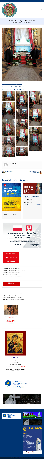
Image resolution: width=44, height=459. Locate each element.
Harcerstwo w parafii (11, 84)
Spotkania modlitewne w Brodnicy (29, 197)
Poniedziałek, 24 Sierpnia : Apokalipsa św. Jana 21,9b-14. (11, 268)
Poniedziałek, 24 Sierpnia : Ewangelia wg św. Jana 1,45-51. (11, 272)
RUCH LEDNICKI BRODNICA (35, 196)
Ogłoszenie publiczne (19, 84)
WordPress (31, 457)
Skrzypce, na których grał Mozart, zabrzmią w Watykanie (11, 295)
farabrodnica (7, 86)
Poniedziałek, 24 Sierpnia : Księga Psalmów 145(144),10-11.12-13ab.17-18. (14, 270)
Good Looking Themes (22, 457)
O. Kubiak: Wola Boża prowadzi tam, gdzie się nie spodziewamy (12, 297)
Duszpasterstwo (4, 84)
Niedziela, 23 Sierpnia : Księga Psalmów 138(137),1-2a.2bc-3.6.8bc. (13, 276)
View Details (5, 216)
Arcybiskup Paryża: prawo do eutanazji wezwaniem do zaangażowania (13, 299)
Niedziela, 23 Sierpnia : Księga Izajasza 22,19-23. (10, 274)
